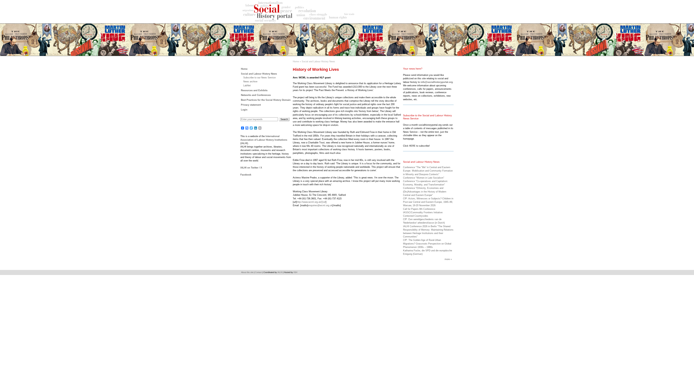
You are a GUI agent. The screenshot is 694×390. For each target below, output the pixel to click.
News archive (250, 81)
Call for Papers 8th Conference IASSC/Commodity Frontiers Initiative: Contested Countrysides (423, 212)
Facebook (245, 174)
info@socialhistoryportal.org (437, 82)
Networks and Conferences (256, 95)
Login (244, 109)
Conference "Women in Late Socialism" (423, 177)
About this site (247, 272)
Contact (258, 272)
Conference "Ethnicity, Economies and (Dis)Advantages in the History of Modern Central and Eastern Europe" (424, 191)
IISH (295, 272)
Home (296, 61)
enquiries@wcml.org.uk (320, 205)
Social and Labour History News (318, 61)
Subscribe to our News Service (259, 77)
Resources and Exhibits (254, 90)
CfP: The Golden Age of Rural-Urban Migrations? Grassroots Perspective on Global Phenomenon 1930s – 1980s (427, 243)
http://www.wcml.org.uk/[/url (311, 202)
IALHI (279, 272)
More (447, 259)
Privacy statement (251, 104)
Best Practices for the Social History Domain (266, 100)
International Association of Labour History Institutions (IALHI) (263, 139)
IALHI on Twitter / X (251, 167)
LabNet (247, 85)
